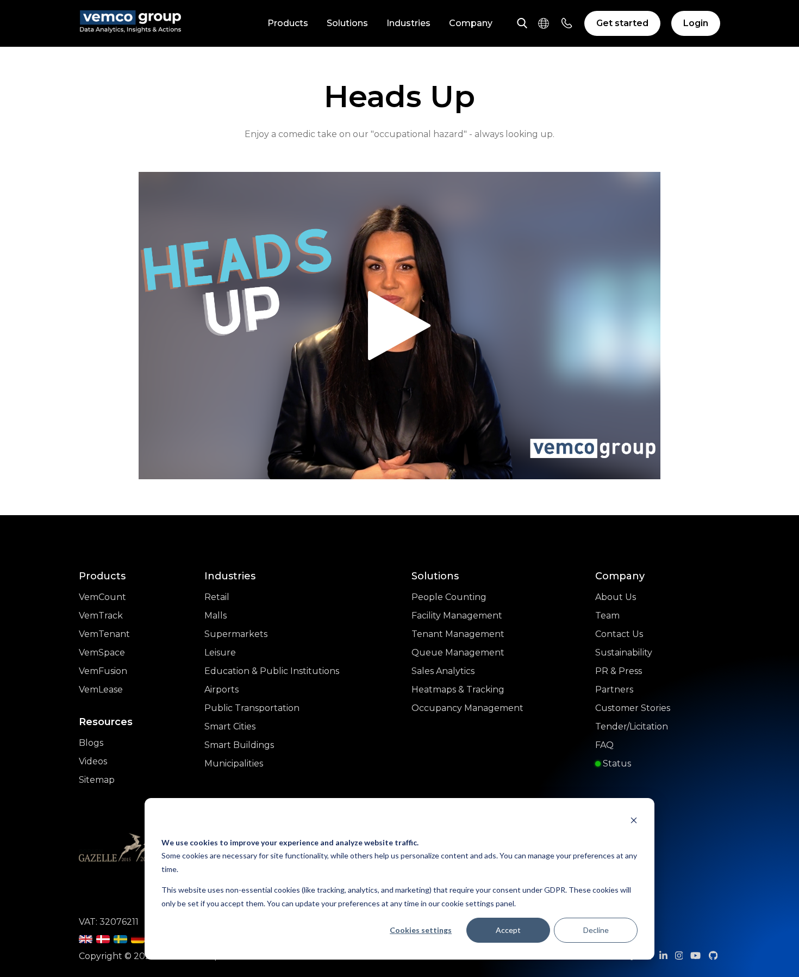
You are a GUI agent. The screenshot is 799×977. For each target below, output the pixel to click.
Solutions (347, 23)
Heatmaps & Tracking (457, 689)
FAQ (604, 745)
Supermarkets (235, 634)
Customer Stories (632, 708)
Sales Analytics (443, 671)
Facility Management (456, 615)
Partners (614, 689)
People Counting (448, 597)
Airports (221, 689)
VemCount (102, 597)
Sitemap (97, 780)
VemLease (101, 689)
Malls (215, 615)
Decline (596, 930)
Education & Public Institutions (271, 671)
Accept (508, 930)
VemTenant (104, 634)
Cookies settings (421, 930)
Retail (216, 597)
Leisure (220, 652)
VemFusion (103, 671)
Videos (93, 761)
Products (287, 23)
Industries (408, 23)
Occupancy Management (467, 708)
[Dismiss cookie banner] (634, 821)
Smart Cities (229, 726)
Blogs (91, 743)
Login (695, 23)
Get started (622, 23)
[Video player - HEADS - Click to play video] (399, 325)
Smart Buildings (239, 745)
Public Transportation (251, 708)
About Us (615, 597)
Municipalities (233, 763)
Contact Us (619, 634)
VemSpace (102, 652)
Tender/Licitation (631, 726)
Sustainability (623, 652)
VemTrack (101, 615)
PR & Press (618, 671)
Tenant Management (457, 634)
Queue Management (457, 652)
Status (616, 763)
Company (470, 23)
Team (607, 615)
